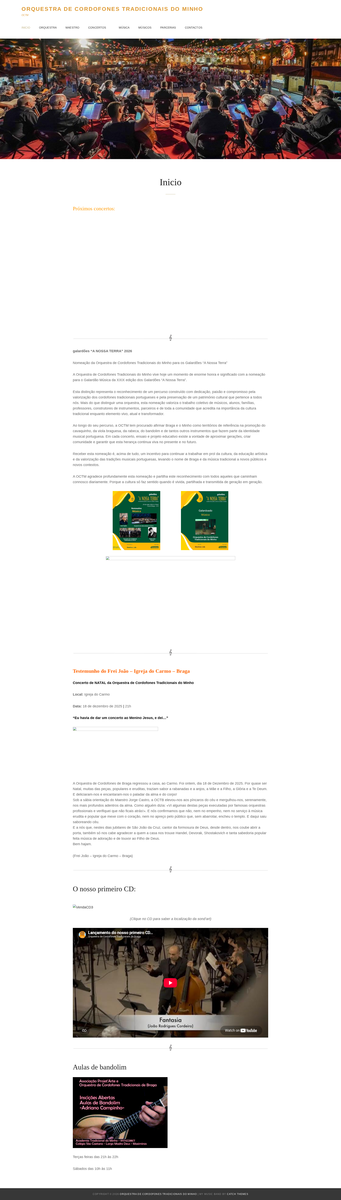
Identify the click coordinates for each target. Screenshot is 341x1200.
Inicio (26, 27)
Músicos (144, 27)
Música (124, 27)
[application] (170, 272)
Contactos (193, 27)
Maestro (72, 27)
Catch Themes (237, 1194)
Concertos (97, 27)
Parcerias (168, 27)
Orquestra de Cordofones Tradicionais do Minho (112, 9)
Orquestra (48, 27)
